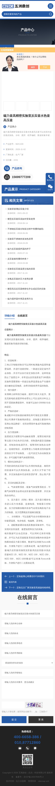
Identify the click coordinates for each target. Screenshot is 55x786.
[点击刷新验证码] (34, 705)
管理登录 (32, 781)
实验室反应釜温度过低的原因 (21, 269)
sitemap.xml (43, 781)
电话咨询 (50, 180)
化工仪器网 (21, 781)
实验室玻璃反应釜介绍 (18, 209)
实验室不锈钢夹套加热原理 (20, 239)
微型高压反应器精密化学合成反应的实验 (26, 289)
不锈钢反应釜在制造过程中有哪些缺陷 (25, 229)
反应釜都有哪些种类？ (18, 259)
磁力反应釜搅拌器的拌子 (19, 249)
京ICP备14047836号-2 (34, 777)
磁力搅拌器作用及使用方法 (20, 299)
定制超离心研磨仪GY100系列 (30, 576)
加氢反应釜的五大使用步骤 (20, 279)
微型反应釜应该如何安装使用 (21, 219)
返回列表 (13, 582)
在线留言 (22, 315)
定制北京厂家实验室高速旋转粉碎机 (33, 587)
